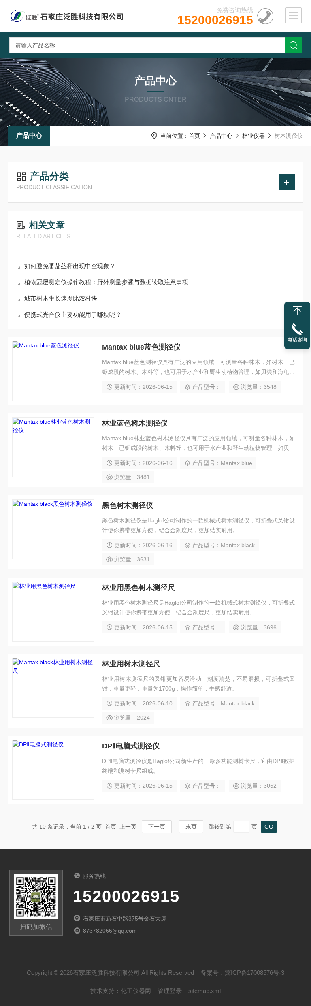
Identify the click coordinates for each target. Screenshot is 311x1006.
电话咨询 (297, 340)
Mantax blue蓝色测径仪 (141, 347)
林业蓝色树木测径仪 (135, 423)
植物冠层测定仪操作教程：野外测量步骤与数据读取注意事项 (106, 282)
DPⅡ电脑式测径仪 (131, 746)
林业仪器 (253, 135)
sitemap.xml (204, 990)
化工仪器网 (136, 990)
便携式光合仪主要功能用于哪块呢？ (72, 314)
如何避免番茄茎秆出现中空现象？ (69, 265)
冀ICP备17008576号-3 (254, 972)
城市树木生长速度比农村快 (60, 298)
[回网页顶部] (297, 311)
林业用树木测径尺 (131, 664)
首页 (194, 135)
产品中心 (29, 135)
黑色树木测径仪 (127, 505)
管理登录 (170, 990)
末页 (191, 826)
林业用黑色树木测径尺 (138, 588)
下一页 (156, 826)
